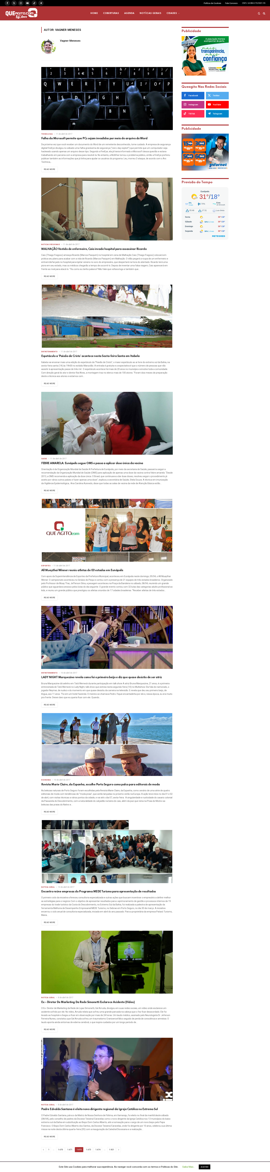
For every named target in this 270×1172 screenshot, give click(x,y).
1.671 (69, 1149)
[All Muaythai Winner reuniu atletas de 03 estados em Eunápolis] (107, 530)
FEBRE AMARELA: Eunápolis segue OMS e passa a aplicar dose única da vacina (92, 463)
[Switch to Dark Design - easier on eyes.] (259, 13)
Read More (49, 169)
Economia (46, 780)
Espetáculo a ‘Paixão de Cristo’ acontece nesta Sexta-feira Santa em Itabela (90, 356)
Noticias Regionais (50, 244)
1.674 (97, 1149)
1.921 (111, 1149)
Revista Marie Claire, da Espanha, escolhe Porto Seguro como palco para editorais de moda (100, 784)
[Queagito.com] (21, 13)
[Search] (263, 13)
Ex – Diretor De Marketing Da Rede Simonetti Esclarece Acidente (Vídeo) (88, 1002)
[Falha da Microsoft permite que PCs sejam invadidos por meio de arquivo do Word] (107, 98)
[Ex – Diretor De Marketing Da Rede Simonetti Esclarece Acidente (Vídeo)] (107, 962)
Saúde (44, 459)
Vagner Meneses (70, 40)
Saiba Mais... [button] (188, 1166)
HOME (94, 13)
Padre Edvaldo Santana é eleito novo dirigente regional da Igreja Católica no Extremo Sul (99, 1109)
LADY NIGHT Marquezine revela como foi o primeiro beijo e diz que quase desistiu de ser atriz (101, 677)
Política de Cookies (212, 3)
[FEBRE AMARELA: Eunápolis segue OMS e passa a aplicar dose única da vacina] (107, 423)
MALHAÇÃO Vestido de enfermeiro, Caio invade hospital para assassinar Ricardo (94, 249)
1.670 (60, 1149)
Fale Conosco (231, 3)
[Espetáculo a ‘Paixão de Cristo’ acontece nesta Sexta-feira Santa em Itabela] (107, 316)
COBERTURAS (111, 13)
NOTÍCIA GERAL (48, 887)
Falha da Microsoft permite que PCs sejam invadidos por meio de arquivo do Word (94, 138)
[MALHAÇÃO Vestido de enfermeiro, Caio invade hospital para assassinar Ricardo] (107, 209)
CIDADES (172, 13)
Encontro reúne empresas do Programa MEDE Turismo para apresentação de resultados (98, 891)
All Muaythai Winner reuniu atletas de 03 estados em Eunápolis (82, 570)
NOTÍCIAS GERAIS (150, 13)
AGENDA (129, 13)
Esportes (45, 566)
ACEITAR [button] (204, 1167)
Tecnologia (47, 134)
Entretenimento (49, 352)
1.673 (88, 1149)
